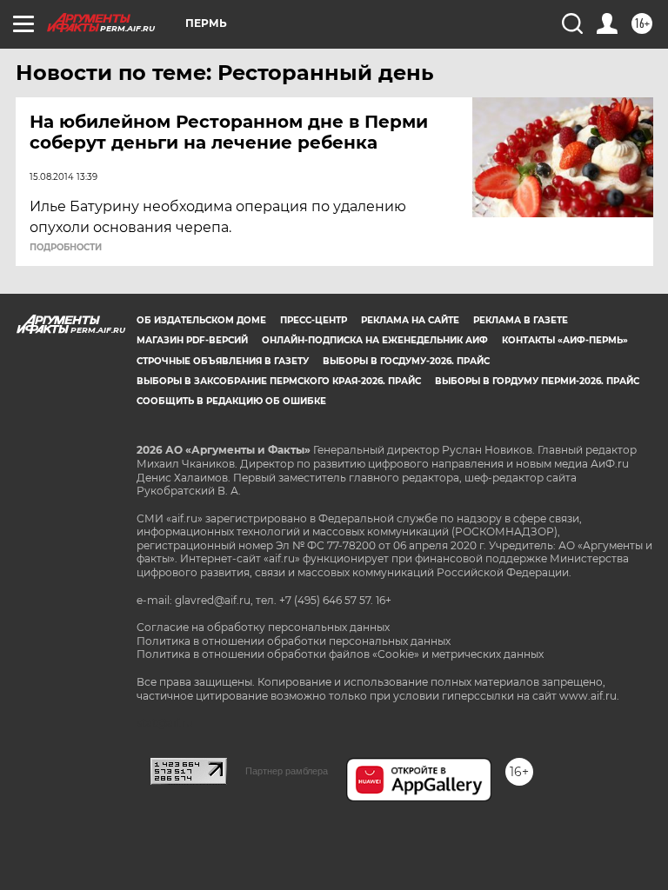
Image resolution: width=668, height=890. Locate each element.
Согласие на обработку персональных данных (263, 627)
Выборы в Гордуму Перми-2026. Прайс (537, 381)
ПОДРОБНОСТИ (66, 247)
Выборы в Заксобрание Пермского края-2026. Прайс (279, 381)
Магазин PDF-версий (192, 340)
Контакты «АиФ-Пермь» (565, 340)
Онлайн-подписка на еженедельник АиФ (375, 340)
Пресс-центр (313, 320)
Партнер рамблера (286, 771)
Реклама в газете (520, 320)
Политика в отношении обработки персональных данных (294, 641)
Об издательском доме (201, 320)
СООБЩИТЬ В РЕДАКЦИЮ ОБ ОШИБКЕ (231, 401)
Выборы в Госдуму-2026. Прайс (406, 361)
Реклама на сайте (410, 320)
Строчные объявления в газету (223, 361)
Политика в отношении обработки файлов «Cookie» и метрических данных (340, 654)
